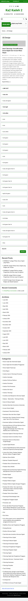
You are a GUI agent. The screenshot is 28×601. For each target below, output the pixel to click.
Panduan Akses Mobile (8, 466)
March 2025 (6, 346)
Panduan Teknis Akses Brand (10, 493)
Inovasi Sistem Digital (8, 408)
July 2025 (5, 337)
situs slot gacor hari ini (9, 168)
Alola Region (6, 371)
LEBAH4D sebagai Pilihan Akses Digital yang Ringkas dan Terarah (5, 1)
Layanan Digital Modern (9, 444)
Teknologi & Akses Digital (9, 537)
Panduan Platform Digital (9, 480)
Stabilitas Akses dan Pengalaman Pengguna (14, 525)
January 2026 (6, 318)
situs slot (5, 199)
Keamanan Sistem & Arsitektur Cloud (12, 436)
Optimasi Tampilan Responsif (10, 460)
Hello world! (21, 290)
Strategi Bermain (7, 528)
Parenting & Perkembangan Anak (11, 496)
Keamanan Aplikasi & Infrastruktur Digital (13, 422)
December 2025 (7, 321)
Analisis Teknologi (7, 392)
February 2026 (6, 315)
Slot (4, 243)
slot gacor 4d (6, 236)
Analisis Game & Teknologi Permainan (12, 374)
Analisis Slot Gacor (8, 389)
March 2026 (6, 312)
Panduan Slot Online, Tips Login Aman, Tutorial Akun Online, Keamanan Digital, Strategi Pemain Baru (13, 488)
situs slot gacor (7, 100)
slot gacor (5, 138)
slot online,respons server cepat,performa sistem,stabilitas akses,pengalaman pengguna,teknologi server (13, 520)
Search (4, 248)
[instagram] (12, 6)
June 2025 (5, 340)
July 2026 (5, 300)
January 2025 (6, 352)
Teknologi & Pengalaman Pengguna (12, 546)
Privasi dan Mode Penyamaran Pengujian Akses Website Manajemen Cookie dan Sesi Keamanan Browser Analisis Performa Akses (14, 507)
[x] (14, 6)
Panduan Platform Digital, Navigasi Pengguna (14, 484)
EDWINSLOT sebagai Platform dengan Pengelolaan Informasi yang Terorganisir (15, 1)
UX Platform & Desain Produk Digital (12, 583)
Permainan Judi (7, 502)
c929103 (6, 55)
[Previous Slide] (24, 1)
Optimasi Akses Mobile (9, 457)
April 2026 (5, 309)
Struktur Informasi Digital (9, 531)
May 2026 (5, 306)
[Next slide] (26, 1)
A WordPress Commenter (9, 290)
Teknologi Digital (7, 553)
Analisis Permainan (8, 383)
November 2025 (7, 324)
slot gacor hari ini (7, 181)
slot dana (5, 218)
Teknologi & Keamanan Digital (10, 543)
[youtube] (18, 6)
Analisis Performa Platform (10, 380)
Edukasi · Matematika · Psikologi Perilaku (13, 399)
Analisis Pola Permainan (9, 386)
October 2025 (6, 328)
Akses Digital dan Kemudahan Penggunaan (13, 364)
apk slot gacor (6, 193)
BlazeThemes (17, 595)
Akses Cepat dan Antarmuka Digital (12, 361)
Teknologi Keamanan (8, 562)
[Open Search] (23, 19)
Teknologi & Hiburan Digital (10, 45)
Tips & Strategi (6, 568)
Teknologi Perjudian (8, 565)
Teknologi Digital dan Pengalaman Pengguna (14, 556)
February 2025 (6, 349)
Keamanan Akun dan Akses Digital (11, 414)
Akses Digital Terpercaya (9, 367)
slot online (5, 131)
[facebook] (10, 6)
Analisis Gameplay (7, 377)
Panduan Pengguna (7, 477)
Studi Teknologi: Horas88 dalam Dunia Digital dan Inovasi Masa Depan (12, 50)
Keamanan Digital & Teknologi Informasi (13, 433)
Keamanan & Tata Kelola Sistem (11, 411)
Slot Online (6, 515)
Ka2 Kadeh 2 (14, 10)
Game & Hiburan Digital (9, 402)
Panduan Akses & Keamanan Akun (11, 463)
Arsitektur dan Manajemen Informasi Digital (14, 395)
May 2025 (5, 343)
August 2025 (6, 334)
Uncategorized (6, 579)
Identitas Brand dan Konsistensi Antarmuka (14, 405)
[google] (16, 6)
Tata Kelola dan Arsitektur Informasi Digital (14, 534)
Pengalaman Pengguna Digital (10, 499)
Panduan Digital (7, 474)
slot (4, 119)
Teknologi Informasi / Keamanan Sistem (13, 559)
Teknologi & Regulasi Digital (10, 550)
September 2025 (7, 331)
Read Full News (5, 82)
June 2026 (5, 303)
